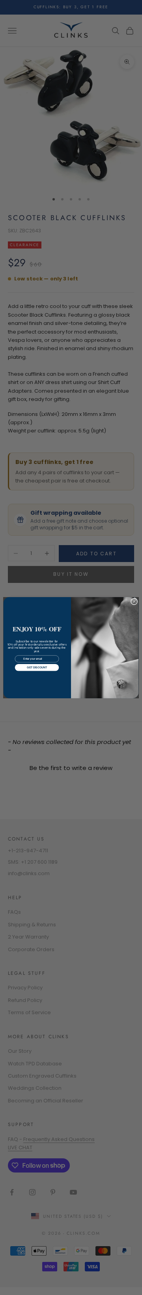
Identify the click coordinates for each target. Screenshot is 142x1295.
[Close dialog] (134, 601)
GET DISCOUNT (37, 667)
